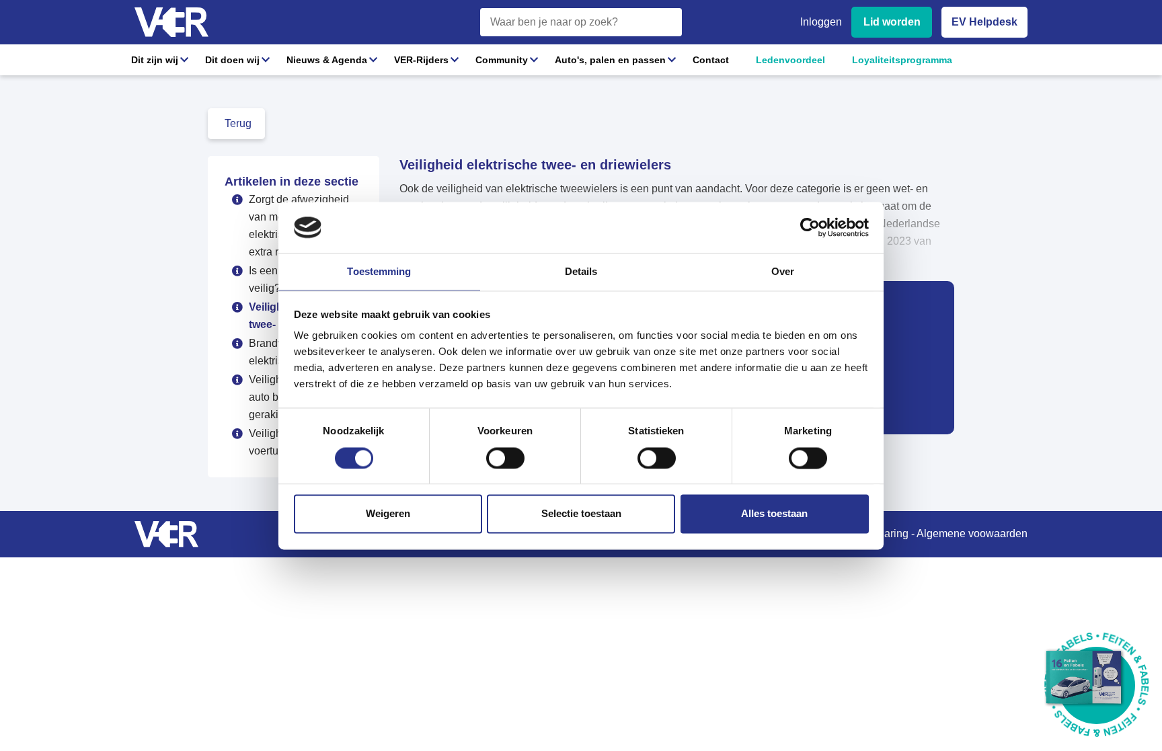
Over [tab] (782, 272)
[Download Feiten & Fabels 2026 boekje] (1096, 685)
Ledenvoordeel (790, 59)
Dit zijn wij (154, 59)
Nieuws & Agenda (326, 59)
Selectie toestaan (581, 514)
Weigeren (388, 514)
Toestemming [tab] (379, 272)
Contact (711, 59)
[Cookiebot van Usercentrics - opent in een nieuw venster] (810, 227)
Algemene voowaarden (972, 533)
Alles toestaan (774, 514)
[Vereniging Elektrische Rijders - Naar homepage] (171, 22)
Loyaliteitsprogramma (902, 59)
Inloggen (821, 22)
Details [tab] (581, 272)
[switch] (505, 458)
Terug (238, 123)
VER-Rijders (421, 59)
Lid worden (892, 22)
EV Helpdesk (984, 22)
